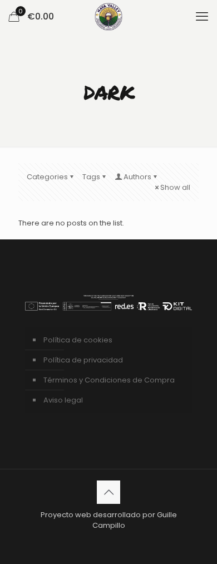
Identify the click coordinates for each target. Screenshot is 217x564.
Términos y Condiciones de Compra (109, 380)
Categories (47, 176)
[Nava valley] (108, 17)
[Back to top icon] (108, 492)
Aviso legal (63, 400)
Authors (137, 176)
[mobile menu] (202, 16)
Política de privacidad (83, 360)
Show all (175, 187)
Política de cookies (77, 340)
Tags (91, 176)
